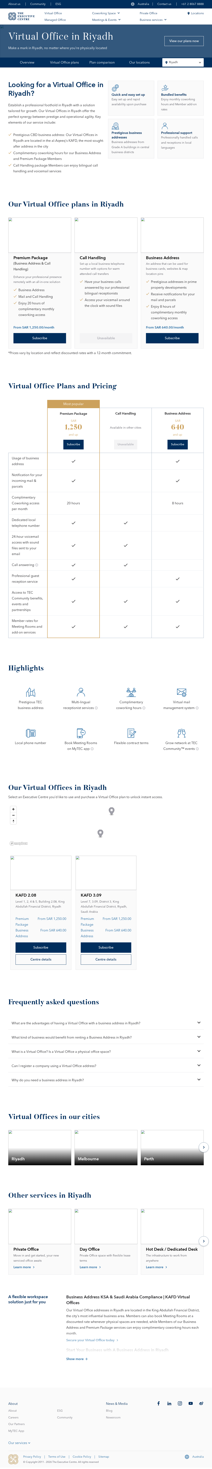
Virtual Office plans (64, 62)
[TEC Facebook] (158, 1403)
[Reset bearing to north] (13, 821)
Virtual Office (53, 13)
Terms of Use (56, 1456)
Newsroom (113, 1417)
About (12, 1410)
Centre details (40, 959)
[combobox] (183, 62)
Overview (27, 62)
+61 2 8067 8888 (192, 4)
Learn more (22, 1267)
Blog (109, 1410)
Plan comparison (102, 62)
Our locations (139, 62)
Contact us (164, 4)
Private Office (148, 13)
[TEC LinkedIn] (169, 1403)
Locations (197, 13)
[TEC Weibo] (201, 1403)
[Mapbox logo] (19, 843)
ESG (58, 4)
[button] (111, 811)
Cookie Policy (82, 1456)
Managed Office (55, 20)
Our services (17, 1443)
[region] (106, 825)
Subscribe (39, 338)
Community (38, 4)
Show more (75, 1359)
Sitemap (103, 1456)
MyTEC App (16, 1431)
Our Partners (16, 1424)
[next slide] (204, 1147)
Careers (13, 1417)
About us (14, 4)
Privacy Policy (32, 1456)
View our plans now (184, 41)
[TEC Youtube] (190, 1403)
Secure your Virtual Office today (90, 1340)
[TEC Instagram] (179, 1403)
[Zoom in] (13, 809)
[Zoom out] (13, 815)
